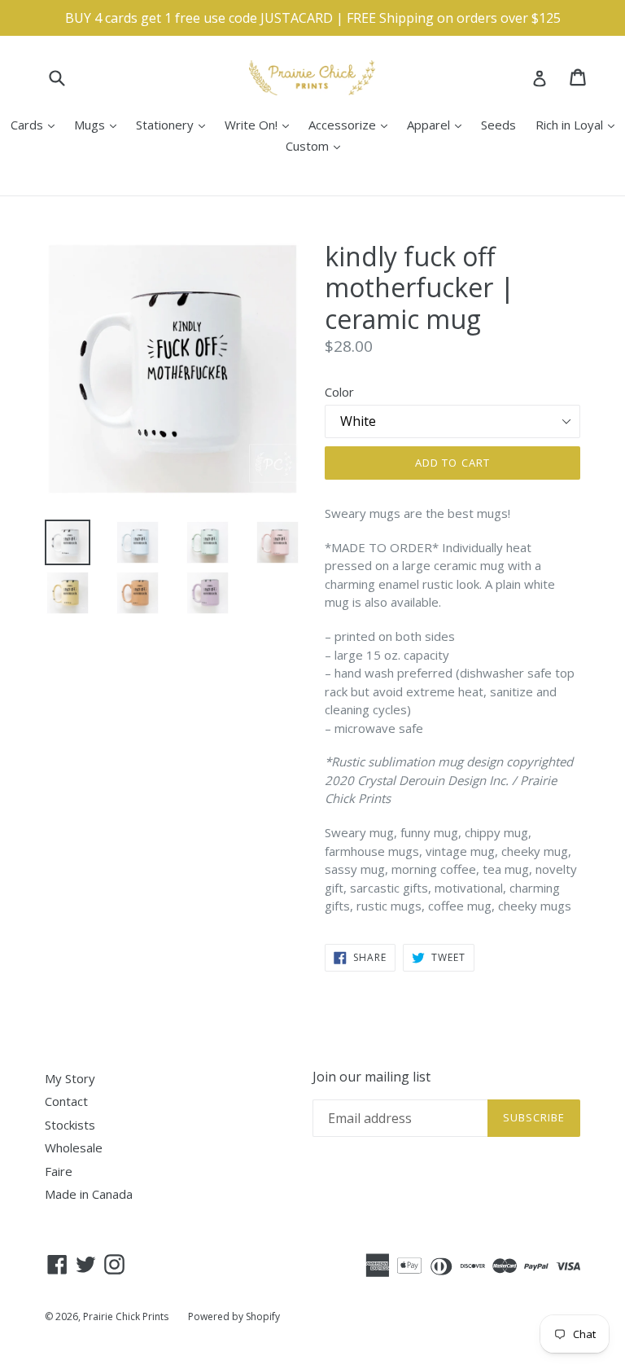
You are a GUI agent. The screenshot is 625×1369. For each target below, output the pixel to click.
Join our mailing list (371, 1077)
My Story (70, 1078)
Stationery (174, 124)
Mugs (99, 124)
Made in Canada (89, 1194)
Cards (37, 124)
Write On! (261, 124)
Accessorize (352, 124)
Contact (66, 1101)
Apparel (438, 124)
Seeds (498, 124)
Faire (58, 1171)
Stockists (70, 1125)
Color (339, 392)
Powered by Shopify (234, 1316)
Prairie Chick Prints (125, 1316)
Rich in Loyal (579, 124)
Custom (317, 145)
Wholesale (74, 1147)
